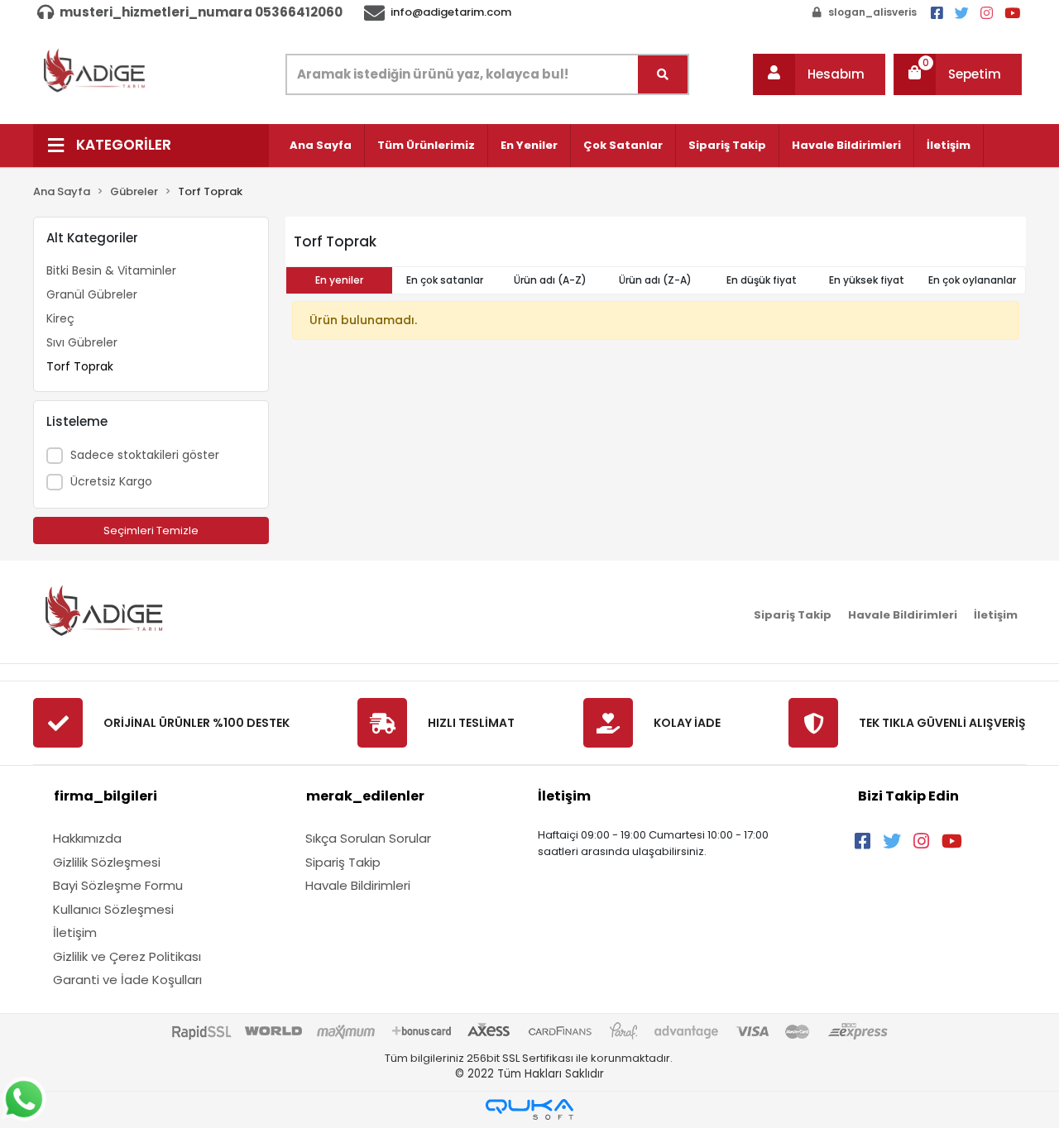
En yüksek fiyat (866, 280)
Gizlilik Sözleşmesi (107, 862)
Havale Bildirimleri (846, 145)
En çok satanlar (444, 280)
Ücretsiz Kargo (111, 481)
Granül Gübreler (91, 294)
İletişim (948, 145)
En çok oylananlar (972, 280)
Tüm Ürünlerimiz (426, 145)
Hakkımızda (87, 838)
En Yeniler (529, 145)
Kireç (60, 318)
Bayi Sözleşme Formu (118, 885)
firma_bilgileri (105, 795)
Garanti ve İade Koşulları (127, 979)
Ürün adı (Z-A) (655, 280)
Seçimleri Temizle (151, 530)
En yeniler (339, 280)
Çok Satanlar (623, 145)
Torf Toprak (79, 366)
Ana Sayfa (321, 145)
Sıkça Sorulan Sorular (368, 838)
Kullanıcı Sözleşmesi (113, 909)
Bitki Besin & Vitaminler (111, 270)
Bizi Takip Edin (908, 795)
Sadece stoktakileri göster (144, 455)
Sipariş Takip (727, 145)
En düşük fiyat (761, 280)
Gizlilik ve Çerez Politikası (127, 956)
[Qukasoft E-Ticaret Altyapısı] (529, 1109)
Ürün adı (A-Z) (550, 280)
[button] (819, 74)
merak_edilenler (365, 795)
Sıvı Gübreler (81, 342)
